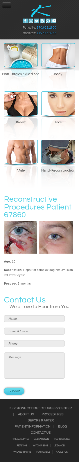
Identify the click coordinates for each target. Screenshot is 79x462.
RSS (42, 21)
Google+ (48, 21)
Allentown (41, 439)
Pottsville (43, 452)
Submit (14, 391)
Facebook (25, 21)
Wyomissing (40, 445)
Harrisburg (62, 439)
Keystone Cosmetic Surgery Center (40, 408)
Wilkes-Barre (22, 452)
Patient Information (32, 426)
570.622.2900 (46, 27)
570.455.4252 (46, 32)
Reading (22, 445)
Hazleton (62, 452)
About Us (26, 414)
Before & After (41, 420)
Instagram (31, 21)
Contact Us (41, 433)
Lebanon (59, 445)
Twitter (36, 21)
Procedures (52, 414)
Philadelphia (20, 439)
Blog (62, 426)
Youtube (53, 21)
